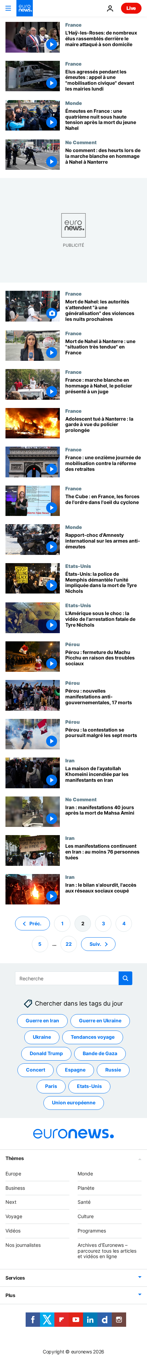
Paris (51, 1086)
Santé (84, 1202)
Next (10, 1202)
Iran (70, 760)
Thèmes (14, 1158)
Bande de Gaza (100, 1054)
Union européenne (73, 1103)
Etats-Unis (78, 566)
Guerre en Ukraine (100, 1021)
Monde (73, 103)
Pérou (72, 644)
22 (69, 944)
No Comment (81, 142)
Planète (86, 1188)
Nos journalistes (23, 1245)
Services (15, 1278)
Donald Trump (46, 1054)
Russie (113, 1070)
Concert (35, 1070)
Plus (10, 1295)
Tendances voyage (93, 1037)
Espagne (75, 1070)
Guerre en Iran (42, 1021)
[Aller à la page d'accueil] (24, 8)
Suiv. (95, 944)
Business (15, 1188)
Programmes (92, 1230)
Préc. (35, 923)
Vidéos (13, 1230)
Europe (13, 1173)
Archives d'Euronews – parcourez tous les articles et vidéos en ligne (107, 1250)
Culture (86, 1216)
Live (131, 8)
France (73, 24)
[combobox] (73, 978)
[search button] (125, 978)
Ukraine (42, 1037)
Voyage (13, 1216)
